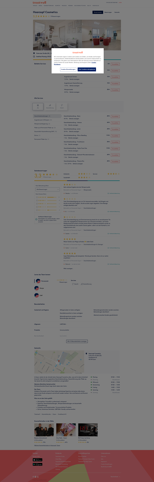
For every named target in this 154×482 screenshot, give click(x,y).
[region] (78, 60)
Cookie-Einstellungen (68, 69)
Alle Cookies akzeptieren (87, 69)
